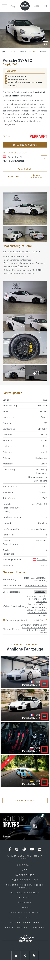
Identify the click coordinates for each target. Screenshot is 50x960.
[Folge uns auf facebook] (10, 849)
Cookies (25, 917)
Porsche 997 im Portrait (36, 585)
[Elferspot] (25, 6)
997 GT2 (43, 411)
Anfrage (42, 51)
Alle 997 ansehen (25, 800)
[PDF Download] (34, 955)
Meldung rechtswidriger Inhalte (25, 886)
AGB (25, 870)
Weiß (44, 498)
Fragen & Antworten (25, 912)
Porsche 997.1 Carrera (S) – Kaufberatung (35, 579)
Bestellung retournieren (25, 927)
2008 (44, 399)
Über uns (25, 902)
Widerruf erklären (25, 922)
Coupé (44, 417)
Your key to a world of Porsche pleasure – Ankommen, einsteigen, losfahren (37, 600)
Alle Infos (38, 620)
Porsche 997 (40, 591)
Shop (45, 6)
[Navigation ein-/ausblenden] (4, 6)
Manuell (43, 452)
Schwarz (43, 492)
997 (45, 423)
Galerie (11, 51)
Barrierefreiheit (25, 880)
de (37, 6)
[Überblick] (3, 51)
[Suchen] (12, 6)
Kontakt (25, 897)
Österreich (42, 559)
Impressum (25, 865)
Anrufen (26, 168)
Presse (25, 907)
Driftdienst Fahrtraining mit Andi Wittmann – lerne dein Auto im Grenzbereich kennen (34, 628)
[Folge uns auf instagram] (16, 849)
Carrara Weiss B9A (38, 504)
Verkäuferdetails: (15, 153)
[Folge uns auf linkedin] (39, 849)
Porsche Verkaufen (25, 892)
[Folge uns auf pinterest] (24, 849)
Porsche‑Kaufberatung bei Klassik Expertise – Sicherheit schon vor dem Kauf (36, 611)
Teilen (14, 176)
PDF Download (36, 176)
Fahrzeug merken (26, 145)
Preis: (7, 136)
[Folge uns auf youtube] (32, 849)
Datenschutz (25, 875)
